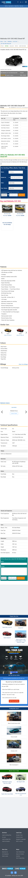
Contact (22, 854)
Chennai (17, 837)
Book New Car (5, 852)
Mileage (12, 46)
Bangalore (18, 839)
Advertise (18, 856)
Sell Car (6, 6)
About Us (18, 854)
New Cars (21, 6)
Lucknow (21, 841)
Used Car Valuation (6, 841)
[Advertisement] (14, 22)
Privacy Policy (21, 858)
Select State (18, 2)
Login (22, 2)
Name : (2, 172)
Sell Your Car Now (14, 701)
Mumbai (17, 835)
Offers (6, 46)
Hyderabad (23, 839)
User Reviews (22, 46)
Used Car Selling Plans (6, 835)
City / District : (4, 188)
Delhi (17, 841)
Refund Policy (21, 852)
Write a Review (23, 75)
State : (2, 183)
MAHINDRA (14, 407)
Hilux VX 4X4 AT (7, 335)
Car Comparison (5, 854)
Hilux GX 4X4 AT (20, 335)
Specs (16, 46)
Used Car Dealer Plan (6, 839)
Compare (22, 72)
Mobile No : (3, 177)
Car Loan (4, 837)
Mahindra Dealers (5, 403)
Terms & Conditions (15, 192)
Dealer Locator (5, 856)
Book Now (21, 195)
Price (2, 46)
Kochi (21, 837)
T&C (17, 858)
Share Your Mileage (23, 364)
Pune (21, 835)
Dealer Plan (16, 6)
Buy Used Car (11, 6)
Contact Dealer (14, 413)
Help (17, 852)
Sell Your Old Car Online (14, 675)
